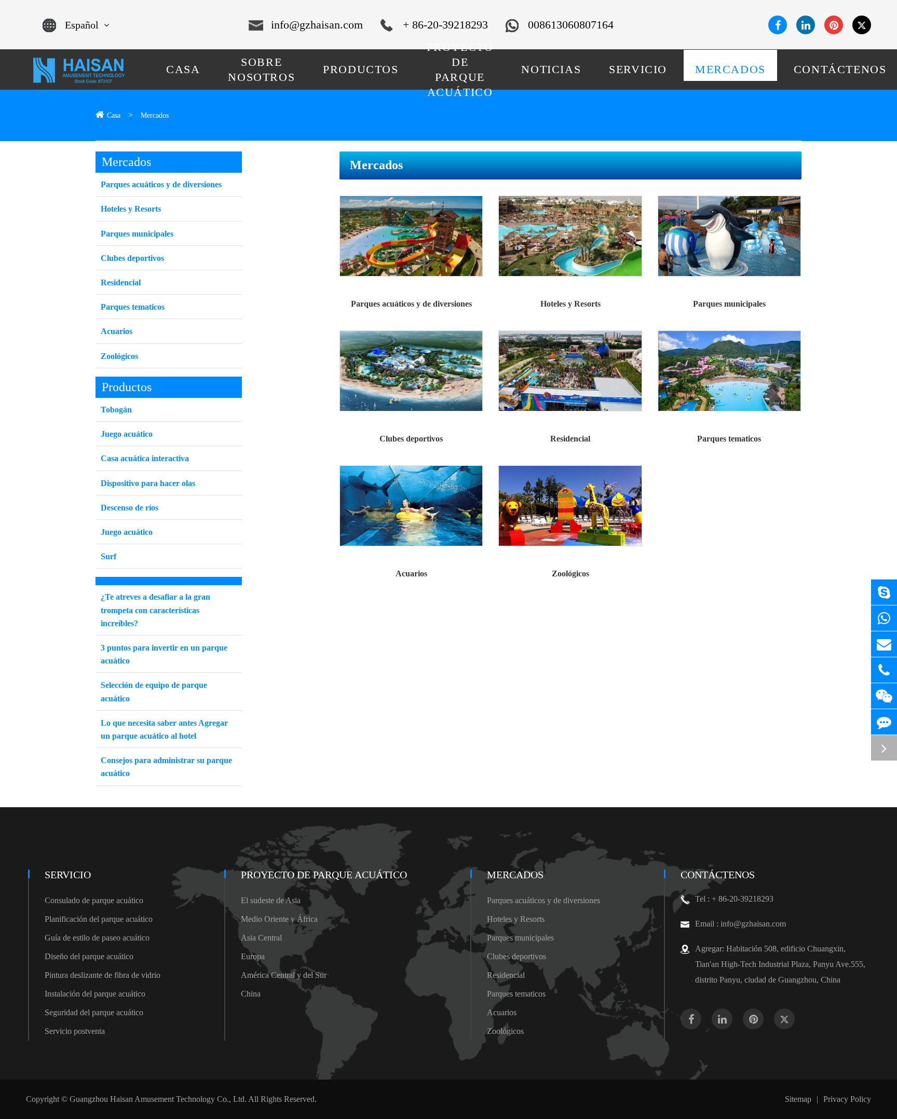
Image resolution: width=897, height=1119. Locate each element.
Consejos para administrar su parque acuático (166, 767)
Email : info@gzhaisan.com (740, 923)
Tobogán (116, 409)
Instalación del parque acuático (95, 993)
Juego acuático (127, 434)
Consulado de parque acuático (94, 900)
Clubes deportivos (411, 438)
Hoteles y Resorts (570, 303)
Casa (113, 115)
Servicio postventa (75, 1031)
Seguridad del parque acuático (94, 1012)
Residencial (570, 438)
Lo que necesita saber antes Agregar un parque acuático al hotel (164, 729)
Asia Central (261, 937)
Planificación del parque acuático (99, 919)
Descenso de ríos (129, 507)
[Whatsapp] (884, 618)
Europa (253, 956)
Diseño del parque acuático (89, 956)
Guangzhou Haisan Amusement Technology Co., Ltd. (158, 1099)
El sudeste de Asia (271, 900)
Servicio (68, 874)
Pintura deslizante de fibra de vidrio (102, 975)
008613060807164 (571, 24)
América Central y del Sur (284, 975)
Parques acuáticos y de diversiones (411, 303)
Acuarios (411, 573)
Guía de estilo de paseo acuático (97, 937)
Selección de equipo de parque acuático (154, 691)
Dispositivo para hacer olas (148, 483)
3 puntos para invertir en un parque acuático (164, 654)
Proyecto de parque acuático (324, 874)
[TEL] (884, 670)
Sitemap (798, 1099)
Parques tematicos (729, 438)
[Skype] (884, 592)
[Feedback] (884, 722)
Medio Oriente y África (279, 919)
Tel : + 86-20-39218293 (734, 898)
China (251, 993)
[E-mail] (884, 644)
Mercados (155, 115)
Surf (108, 556)
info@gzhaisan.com (317, 24)
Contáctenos (718, 874)
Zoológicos (570, 573)
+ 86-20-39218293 (445, 24)
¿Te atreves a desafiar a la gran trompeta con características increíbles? (155, 609)
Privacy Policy (847, 1099)
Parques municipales (729, 303)
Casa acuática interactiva (145, 458)
